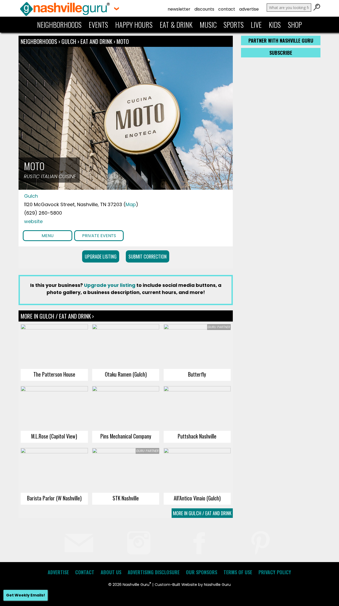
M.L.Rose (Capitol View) (54, 436)
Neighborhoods (59, 24)
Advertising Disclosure (154, 572)
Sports (234, 24)
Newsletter (179, 9)
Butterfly (197, 374)
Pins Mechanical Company (125, 436)
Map (131, 204)
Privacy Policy (274, 572)
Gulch (69, 41)
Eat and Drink (96, 41)
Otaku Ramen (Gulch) (126, 374)
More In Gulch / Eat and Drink (202, 513)
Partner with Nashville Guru (280, 40)
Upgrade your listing (109, 285)
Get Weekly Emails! (25, 595)
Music (208, 24)
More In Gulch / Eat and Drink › (57, 316)
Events (98, 24)
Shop (295, 24)
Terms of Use (238, 572)
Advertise (249, 9)
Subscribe (280, 52)
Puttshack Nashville (197, 436)
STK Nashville (126, 498)
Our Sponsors (201, 572)
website (33, 221)
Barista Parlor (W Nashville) (54, 498)
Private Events (99, 236)
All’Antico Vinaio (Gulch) (197, 498)
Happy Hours (134, 24)
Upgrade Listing (101, 256)
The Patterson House (54, 374)
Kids (275, 24)
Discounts (204, 9)
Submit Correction (147, 256)
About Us (111, 572)
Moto (123, 41)
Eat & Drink (176, 24)
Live (256, 24)
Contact (226, 9)
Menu (47, 236)
